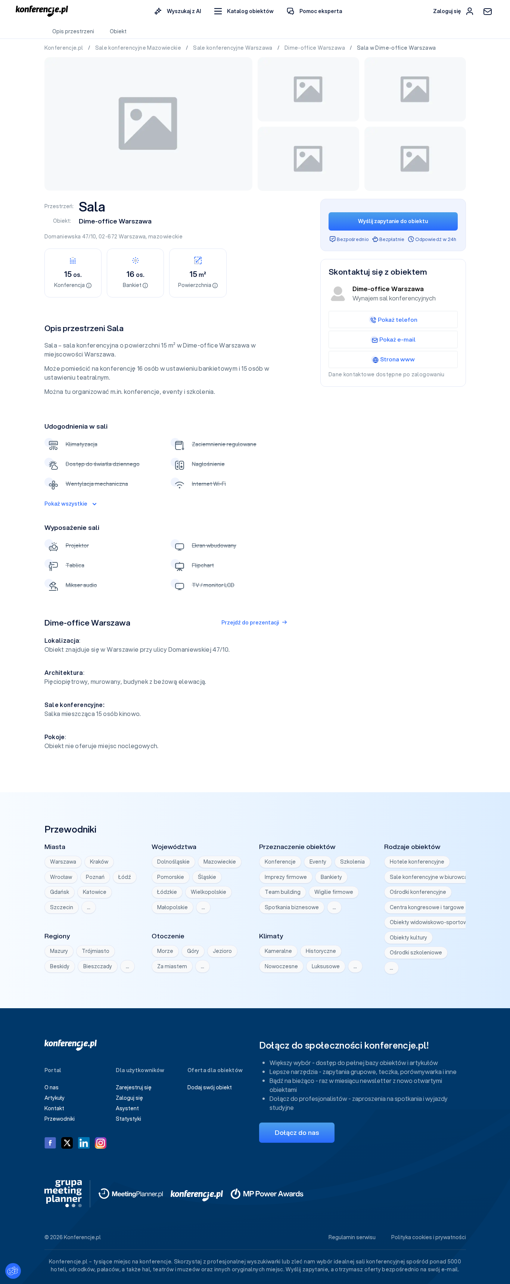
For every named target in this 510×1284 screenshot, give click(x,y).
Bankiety (331, 877)
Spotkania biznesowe (292, 907)
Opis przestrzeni (73, 31)
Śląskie (207, 877)
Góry (193, 951)
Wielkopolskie (208, 892)
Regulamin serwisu (352, 1237)
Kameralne (278, 951)
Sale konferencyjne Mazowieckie (139, 48)
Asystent (127, 1108)
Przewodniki (59, 1119)
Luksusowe (326, 966)
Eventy (318, 861)
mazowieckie (165, 236)
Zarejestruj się (134, 1087)
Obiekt (118, 31)
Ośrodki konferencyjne (418, 892)
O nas (51, 1087)
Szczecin (61, 907)
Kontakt (54, 1108)
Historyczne (321, 951)
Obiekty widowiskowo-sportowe (430, 922)
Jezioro (222, 951)
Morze (165, 951)
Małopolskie (172, 907)
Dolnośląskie (173, 861)
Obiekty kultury (408, 937)
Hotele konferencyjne (417, 861)
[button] (244, 11)
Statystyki (128, 1119)
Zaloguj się (129, 1098)
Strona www (397, 359)
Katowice (94, 892)
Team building (283, 892)
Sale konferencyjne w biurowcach (431, 877)
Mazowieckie (219, 861)
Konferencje (280, 861)
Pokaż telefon (397, 319)
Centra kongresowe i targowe (427, 907)
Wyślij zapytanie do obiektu (393, 221)
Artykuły (54, 1098)
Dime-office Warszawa (315, 48)
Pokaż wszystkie (65, 503)
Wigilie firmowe (333, 892)
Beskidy (59, 966)
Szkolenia (352, 861)
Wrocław (61, 877)
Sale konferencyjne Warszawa (233, 48)
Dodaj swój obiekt (209, 1087)
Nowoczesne (281, 966)
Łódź (124, 877)
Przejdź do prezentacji (250, 622)
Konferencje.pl (64, 48)
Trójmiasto (95, 951)
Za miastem (172, 966)
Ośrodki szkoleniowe (416, 952)
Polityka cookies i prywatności (428, 1237)
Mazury (59, 951)
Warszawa (132, 236)
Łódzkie (167, 892)
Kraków (99, 861)
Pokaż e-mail (397, 339)
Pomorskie (170, 877)
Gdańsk (59, 892)
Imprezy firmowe (286, 877)
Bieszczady (97, 966)
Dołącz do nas (297, 1132)
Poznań (95, 877)
